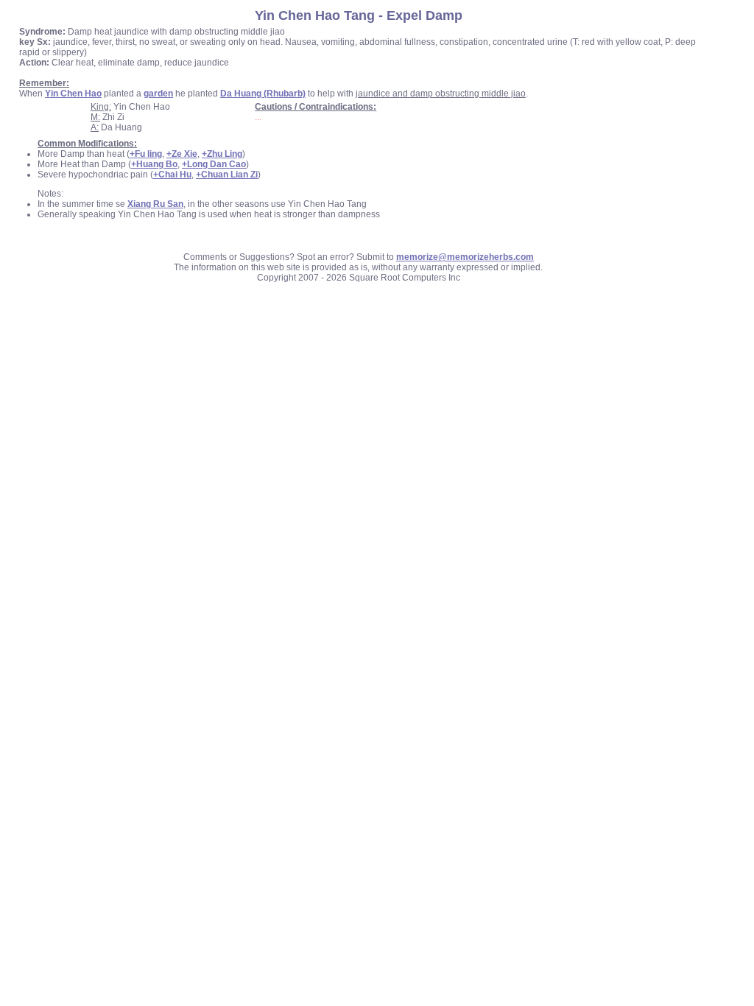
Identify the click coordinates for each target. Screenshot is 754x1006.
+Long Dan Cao (214, 164)
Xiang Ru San (155, 204)
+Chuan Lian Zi (227, 174)
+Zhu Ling (222, 154)
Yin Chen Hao (73, 93)
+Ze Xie (181, 154)
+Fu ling (146, 154)
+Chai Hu (172, 174)
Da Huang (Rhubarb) (263, 93)
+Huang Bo (154, 164)
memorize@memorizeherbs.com (465, 257)
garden (158, 93)
